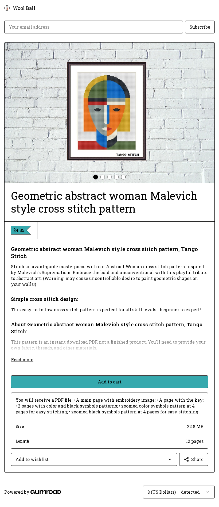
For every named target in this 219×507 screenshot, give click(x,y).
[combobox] (94, 459)
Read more (22, 359)
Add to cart (110, 382)
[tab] (95, 177)
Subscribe (200, 27)
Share (197, 459)
